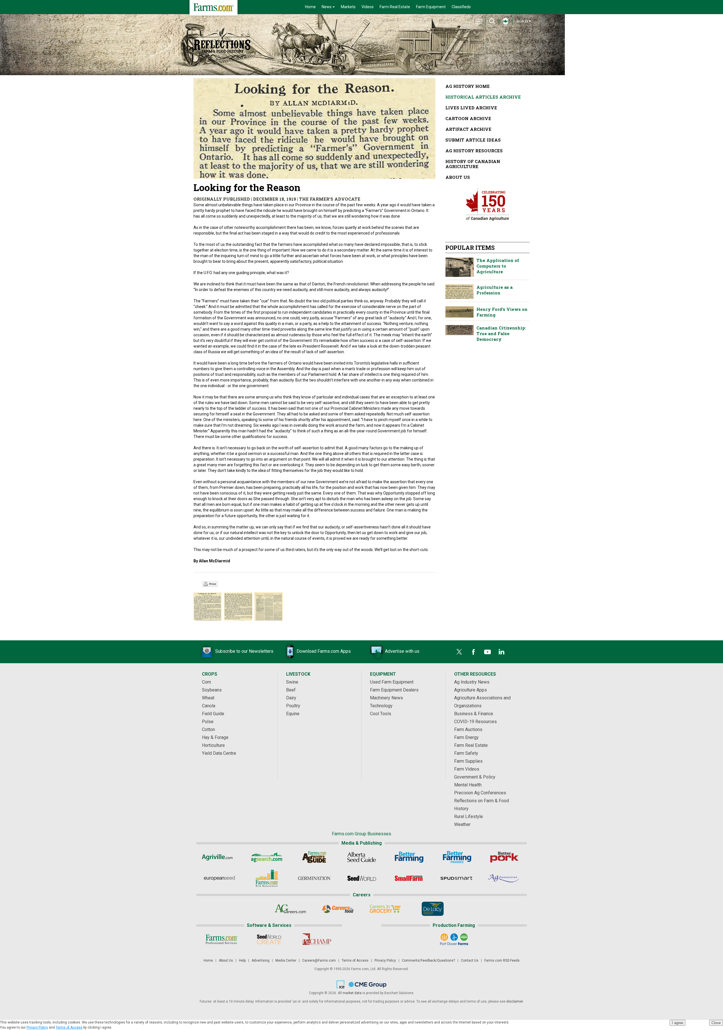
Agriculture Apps (470, 690)
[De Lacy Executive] (432, 908)
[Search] (492, 21)
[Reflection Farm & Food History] (222, 42)
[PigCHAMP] (316, 939)
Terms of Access (355, 960)
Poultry (293, 705)
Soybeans (212, 690)
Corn (206, 682)
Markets (348, 7)
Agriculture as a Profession (459, 291)
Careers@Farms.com (319, 960)
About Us (226, 960)
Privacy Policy (385, 960)
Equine (292, 713)
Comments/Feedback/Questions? (428, 960)
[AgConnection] (504, 878)
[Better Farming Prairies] (456, 857)
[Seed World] (361, 878)
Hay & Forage (215, 737)
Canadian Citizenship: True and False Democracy (459, 330)
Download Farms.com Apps (324, 651)
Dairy (291, 698)
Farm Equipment (431, 7)
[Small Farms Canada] (409, 878)
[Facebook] (473, 651)
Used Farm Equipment (391, 682)
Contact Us (469, 960)
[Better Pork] (504, 857)
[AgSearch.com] (266, 857)
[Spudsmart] (456, 878)
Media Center (285, 960)
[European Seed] (219, 878)
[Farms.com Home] (214, 8)
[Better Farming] (409, 857)
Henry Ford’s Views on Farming (459, 312)
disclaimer (514, 1001)
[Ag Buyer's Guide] (314, 857)
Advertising (260, 960)
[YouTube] (487, 651)
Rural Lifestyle (468, 816)
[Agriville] (219, 857)
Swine (292, 682)
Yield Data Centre (219, 753)
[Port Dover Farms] (454, 939)
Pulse (208, 721)
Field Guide (213, 713)
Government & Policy (474, 777)
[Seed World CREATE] (269, 939)
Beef (291, 690)
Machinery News (386, 698)
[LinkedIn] (501, 651)
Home (310, 7)
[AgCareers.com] (290, 908)
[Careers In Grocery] (385, 908)
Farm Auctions (468, 729)
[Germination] (314, 878)
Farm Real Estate (395, 7)
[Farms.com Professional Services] (221, 939)
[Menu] (478, 21)
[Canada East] (505, 22)
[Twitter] (459, 651)
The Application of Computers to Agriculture (459, 267)
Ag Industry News (471, 682)
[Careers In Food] (338, 908)
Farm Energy (466, 737)
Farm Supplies (468, 761)
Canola (208, 705)
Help (242, 960)
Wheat (208, 698)
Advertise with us (402, 651)
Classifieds (461, 7)
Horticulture (213, 745)
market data (352, 993)
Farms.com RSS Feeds (502, 960)
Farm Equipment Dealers (394, 690)
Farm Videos (466, 769)
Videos (368, 7)
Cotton (208, 729)
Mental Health (468, 785)
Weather (462, 824)
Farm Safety (466, 753)
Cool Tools (380, 713)
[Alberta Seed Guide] (361, 857)
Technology (381, 705)
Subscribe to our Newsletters (244, 651)
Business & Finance (473, 713)
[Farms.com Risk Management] (266, 878)
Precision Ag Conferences (480, 792)
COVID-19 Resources (475, 721)
